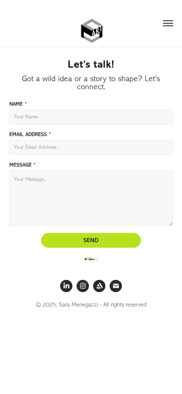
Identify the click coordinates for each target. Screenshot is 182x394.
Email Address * (30, 134)
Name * (18, 104)
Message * (22, 165)
